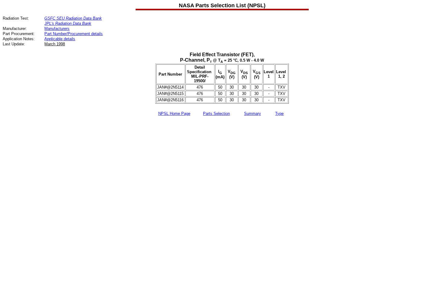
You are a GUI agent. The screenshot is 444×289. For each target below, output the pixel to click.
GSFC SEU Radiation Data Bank (73, 18)
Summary (252, 113)
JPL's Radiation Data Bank (67, 23)
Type (279, 113)
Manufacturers (56, 28)
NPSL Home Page (174, 113)
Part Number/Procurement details (73, 33)
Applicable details (59, 39)
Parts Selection (216, 113)
